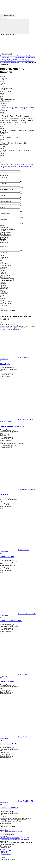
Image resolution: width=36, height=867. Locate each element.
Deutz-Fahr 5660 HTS (9, 808)
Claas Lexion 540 (7, 364)
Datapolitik (16, 838)
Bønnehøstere (21, 61)
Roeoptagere (4, 57)
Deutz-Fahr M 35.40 (8, 744)
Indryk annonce (6, 447)
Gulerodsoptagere (6, 59)
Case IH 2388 (5, 494)
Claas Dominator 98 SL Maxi (12, 426)
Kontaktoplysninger (15, 832)
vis (2, 309)
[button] (18, 44)
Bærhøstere (4, 61)
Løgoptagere (25, 59)
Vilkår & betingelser (6, 838)
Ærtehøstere (12, 61)
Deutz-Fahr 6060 (7, 682)
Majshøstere (16, 59)
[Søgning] (14, 26)
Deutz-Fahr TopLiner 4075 (11, 621)
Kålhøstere (30, 61)
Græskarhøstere (14, 57)
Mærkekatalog (25, 839)
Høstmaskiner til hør (17, 62)
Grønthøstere (30, 56)
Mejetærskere (21, 56)
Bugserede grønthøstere (28, 57)
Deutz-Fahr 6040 (7, 557)
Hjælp (7, 832)
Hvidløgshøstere (5, 62)
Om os (2, 832)
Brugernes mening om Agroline (10, 839)
